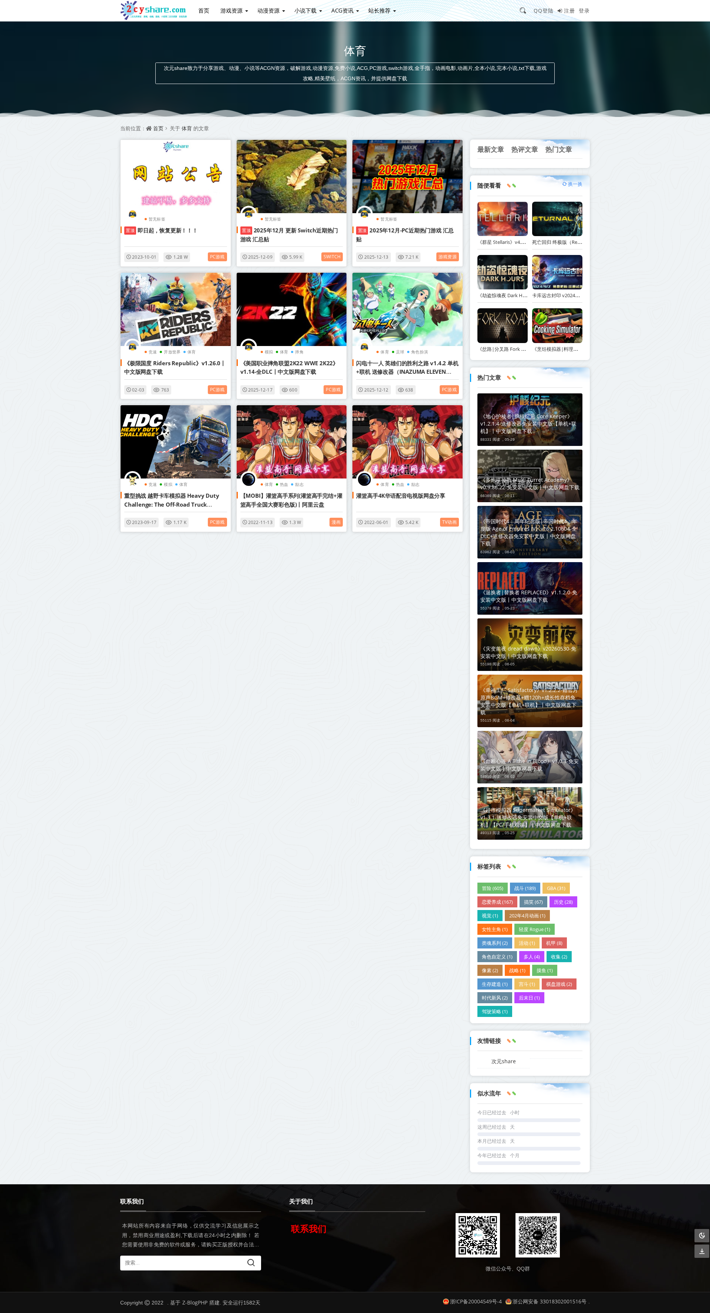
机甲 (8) (554, 943)
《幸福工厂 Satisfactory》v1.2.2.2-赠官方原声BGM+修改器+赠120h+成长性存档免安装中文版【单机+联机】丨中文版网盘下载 (529, 701)
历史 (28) (563, 902)
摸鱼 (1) (545, 970)
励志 (299, 484)
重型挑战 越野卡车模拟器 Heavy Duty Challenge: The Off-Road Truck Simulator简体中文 (171, 504)
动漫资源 (268, 10)
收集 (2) (559, 956)
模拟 (269, 352)
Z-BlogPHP (194, 1302)
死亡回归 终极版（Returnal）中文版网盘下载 (580, 242)
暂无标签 (157, 219)
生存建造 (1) (495, 984)
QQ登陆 (544, 10)
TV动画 (449, 522)
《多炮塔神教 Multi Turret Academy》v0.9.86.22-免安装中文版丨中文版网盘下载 (529, 483)
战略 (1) (517, 970)
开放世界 (172, 352)
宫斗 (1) (527, 984)
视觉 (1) (490, 915)
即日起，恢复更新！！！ (162, 230)
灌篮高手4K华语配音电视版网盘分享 (400, 495)
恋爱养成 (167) (497, 902)
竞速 (153, 352)
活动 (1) (527, 943)
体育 (187, 128)
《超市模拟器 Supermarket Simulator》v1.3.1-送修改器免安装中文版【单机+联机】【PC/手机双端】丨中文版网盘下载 (528, 817)
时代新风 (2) (495, 997)
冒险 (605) (492, 888)
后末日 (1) (529, 997)
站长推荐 (379, 10)
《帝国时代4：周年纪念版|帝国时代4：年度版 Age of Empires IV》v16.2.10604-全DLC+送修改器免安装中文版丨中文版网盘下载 (528, 532)
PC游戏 (217, 256)
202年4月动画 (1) (527, 915)
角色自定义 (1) (497, 956)
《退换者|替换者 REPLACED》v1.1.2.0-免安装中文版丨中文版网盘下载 (528, 596)
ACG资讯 (342, 10)
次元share (503, 1061)
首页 (203, 10)
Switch (332, 256)
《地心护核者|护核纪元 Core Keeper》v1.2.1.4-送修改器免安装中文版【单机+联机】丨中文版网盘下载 (528, 423)
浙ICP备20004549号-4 (476, 1301)
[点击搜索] (525, 10)
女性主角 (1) (495, 929)
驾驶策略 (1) (495, 1011)
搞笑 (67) (533, 902)
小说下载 (305, 10)
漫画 (336, 522)
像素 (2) (490, 970)
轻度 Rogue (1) (534, 929)
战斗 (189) (525, 888)
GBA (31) (556, 888)
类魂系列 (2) (495, 943)
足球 (400, 352)
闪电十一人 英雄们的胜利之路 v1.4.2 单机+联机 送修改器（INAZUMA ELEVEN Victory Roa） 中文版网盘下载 (407, 371)
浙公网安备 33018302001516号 (549, 1301)
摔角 (299, 352)
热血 (284, 484)
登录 (584, 10)
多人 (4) (532, 956)
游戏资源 (231, 10)
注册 (569, 10)
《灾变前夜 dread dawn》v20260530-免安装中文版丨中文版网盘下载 (528, 652)
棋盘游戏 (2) (559, 984)
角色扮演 (419, 352)
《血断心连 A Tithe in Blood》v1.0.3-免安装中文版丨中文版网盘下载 (529, 765)
